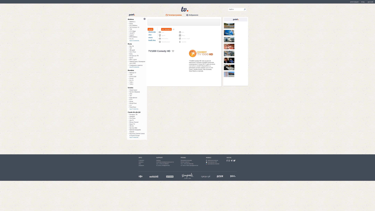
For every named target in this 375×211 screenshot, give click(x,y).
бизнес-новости (185, 162)
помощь (158, 160)
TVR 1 (131, 82)
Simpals (187, 175)
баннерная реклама (186, 160)
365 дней (132, 50)
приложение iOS (212, 162)
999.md (140, 176)
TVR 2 (131, 84)
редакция (141, 165)
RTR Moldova (133, 37)
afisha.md (169, 177)
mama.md (205, 176)
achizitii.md (153, 176)
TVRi (130, 74)
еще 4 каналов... (134, 109)
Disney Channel (133, 122)
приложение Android (213, 164)
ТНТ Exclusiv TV (134, 27)
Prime (131, 23)
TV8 (130, 29)
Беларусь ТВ (133, 114)
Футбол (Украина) (134, 92)
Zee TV (131, 120)
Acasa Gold (132, 76)
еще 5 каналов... (134, 137)
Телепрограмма (175, 15)
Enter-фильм (133, 97)
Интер (131, 101)
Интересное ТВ (133, 55)
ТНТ (130, 48)
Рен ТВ (131, 46)
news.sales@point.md (192, 165)
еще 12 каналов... (134, 40)
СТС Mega (132, 31)
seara (150, 37)
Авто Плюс (132, 52)
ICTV (130, 99)
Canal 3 (131, 35)
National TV (132, 72)
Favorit (131, 78)
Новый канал (133, 90)
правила (141, 162)
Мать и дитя (133, 59)
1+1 (130, 105)
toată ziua (152, 40)
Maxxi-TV (132, 124)
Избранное (193, 15)
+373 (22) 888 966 (188, 164)
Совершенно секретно (135, 65)
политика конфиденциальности (165, 162)
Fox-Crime (132, 118)
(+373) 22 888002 (164, 164)
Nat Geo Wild (133, 128)
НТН (130, 94)
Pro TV (131, 39)
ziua (149, 35)
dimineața (152, 32)
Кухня (131, 57)
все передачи (166, 29)
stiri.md (232, 176)
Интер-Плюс (133, 103)
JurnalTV (132, 33)
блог (140, 164)
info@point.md (166, 165)
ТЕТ (130, 95)
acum (150, 29)
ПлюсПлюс (132, 107)
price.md (220, 176)
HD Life (131, 126)
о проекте (141, 160)
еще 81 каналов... (134, 67)
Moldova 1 (132, 21)
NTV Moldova (133, 25)
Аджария (132, 116)
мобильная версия (213, 160)
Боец (130, 54)
